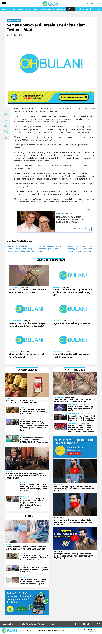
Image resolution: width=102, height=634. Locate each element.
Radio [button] (53, 624)
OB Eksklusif (24, 496)
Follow (21, 609)
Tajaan (8, 398)
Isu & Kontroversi (15, 321)
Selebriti (9, 471)
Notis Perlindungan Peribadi (33, 624)
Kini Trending (14, 20)
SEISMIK (8, 544)
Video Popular (14, 352)
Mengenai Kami (8, 624)
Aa (6, 138)
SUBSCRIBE (74, 453)
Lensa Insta (56, 287)
